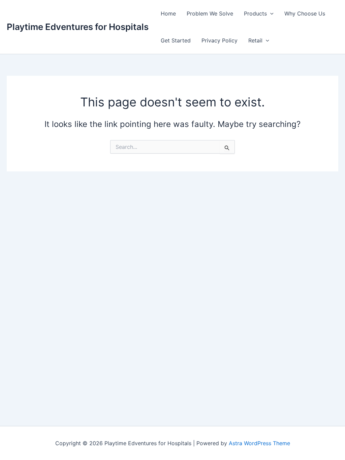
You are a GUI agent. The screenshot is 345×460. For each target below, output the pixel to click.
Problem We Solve (210, 13)
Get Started (176, 40)
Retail (255, 40)
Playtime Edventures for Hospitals (78, 27)
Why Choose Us (304, 13)
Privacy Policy (219, 40)
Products (255, 13)
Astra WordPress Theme (259, 443)
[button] (270, 13)
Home (168, 13)
